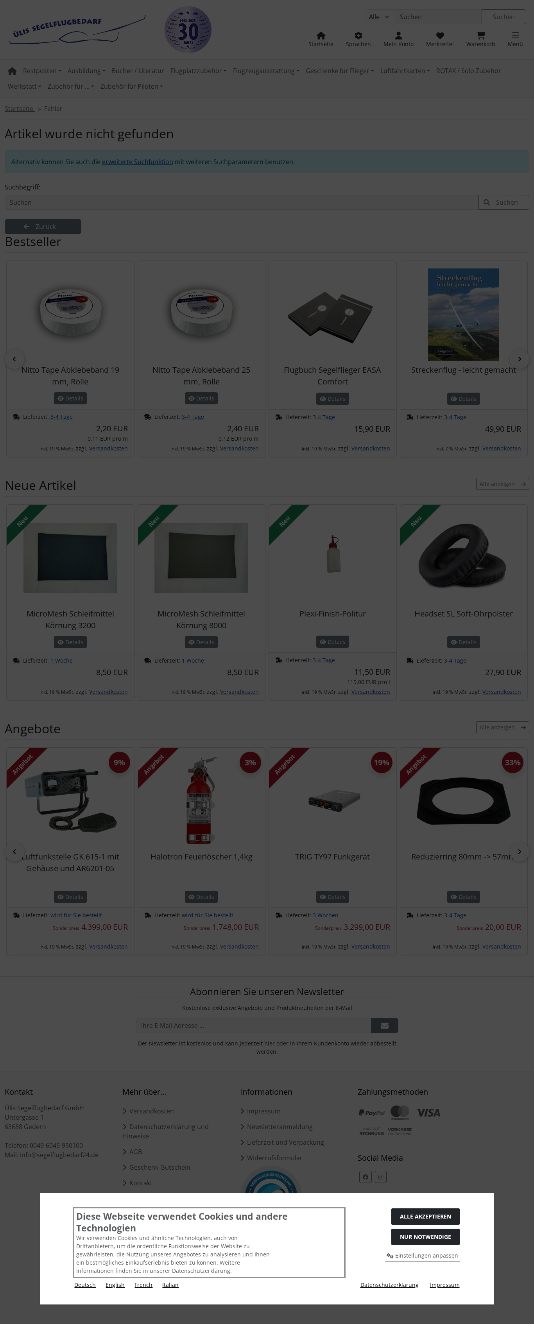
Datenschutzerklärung (389, 1284)
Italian (170, 1284)
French (143, 1284)
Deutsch (85, 1284)
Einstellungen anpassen (426, 1255)
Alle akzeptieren (425, 1216)
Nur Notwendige (425, 1236)
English (115, 1284)
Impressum (445, 1284)
